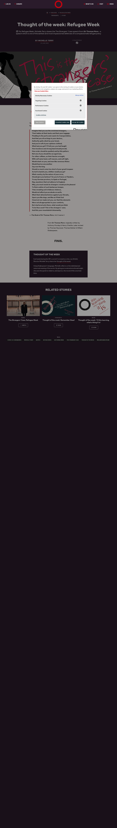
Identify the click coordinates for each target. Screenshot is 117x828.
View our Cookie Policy (41, 91)
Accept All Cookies (78, 122)
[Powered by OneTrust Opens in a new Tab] (79, 129)
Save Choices (40, 122)
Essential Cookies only (62, 122)
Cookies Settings (41, 115)
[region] (59, 106)
